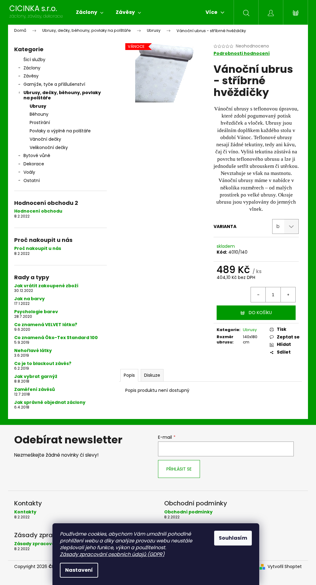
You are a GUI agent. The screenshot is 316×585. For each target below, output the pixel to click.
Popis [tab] (129, 375)
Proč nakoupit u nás (37, 248)
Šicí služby (34, 59)
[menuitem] (90, 12)
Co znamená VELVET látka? (45, 324)
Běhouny (39, 114)
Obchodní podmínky (188, 512)
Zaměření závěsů (34, 389)
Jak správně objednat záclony (49, 402)
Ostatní (31, 180)
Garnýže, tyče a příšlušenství (54, 84)
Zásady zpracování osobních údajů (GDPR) (112, 554)
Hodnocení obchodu (38, 211)
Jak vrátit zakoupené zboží (46, 286)
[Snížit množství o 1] (258, 294)
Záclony (31, 68)
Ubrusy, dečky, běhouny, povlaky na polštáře (62, 95)
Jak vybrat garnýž (35, 376)
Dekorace (33, 164)
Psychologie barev (36, 311)
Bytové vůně (36, 155)
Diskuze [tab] (152, 375)
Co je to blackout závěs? (42, 363)
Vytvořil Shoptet (285, 567)
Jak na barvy (29, 299)
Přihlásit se (179, 469)
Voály (29, 172)
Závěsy (31, 76)
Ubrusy (38, 106)
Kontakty (25, 512)
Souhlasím (233, 537)
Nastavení (79, 570)
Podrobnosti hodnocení (242, 53)
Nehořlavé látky (33, 350)
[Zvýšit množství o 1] (288, 294)
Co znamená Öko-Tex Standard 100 (56, 337)
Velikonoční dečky (49, 147)
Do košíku (260, 312)
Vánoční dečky (45, 139)
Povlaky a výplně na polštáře (60, 131)
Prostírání (40, 122)
